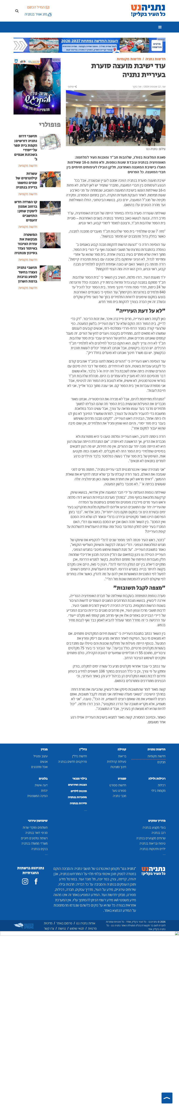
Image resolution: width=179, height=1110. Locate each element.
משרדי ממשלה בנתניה (34, 843)
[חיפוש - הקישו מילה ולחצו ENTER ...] (16, 10)
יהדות (44, 790)
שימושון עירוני (38, 820)
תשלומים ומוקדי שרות (35, 827)
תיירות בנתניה (78, 803)
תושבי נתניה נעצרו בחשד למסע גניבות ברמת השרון (27, 274)
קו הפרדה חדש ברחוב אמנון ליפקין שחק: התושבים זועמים (25, 211)
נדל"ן (83, 749)
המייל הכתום (36, 7)
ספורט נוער (119, 790)
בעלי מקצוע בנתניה (154, 827)
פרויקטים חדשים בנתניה (72, 761)
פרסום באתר (64, 923)
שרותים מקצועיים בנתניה (150, 838)
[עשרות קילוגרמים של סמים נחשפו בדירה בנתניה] (50, 178)
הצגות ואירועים (77, 785)
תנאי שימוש (77, 928)
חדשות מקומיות (156, 756)
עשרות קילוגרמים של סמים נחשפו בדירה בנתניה (26, 180)
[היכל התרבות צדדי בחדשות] (37, 86)
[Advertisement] (37, 321)
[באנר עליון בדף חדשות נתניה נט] (89, 45)
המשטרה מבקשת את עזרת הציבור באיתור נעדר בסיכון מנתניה (25, 244)
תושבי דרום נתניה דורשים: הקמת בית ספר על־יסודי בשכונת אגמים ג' (25, 147)
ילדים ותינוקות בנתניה (152, 849)
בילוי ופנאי (79, 778)
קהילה (122, 749)
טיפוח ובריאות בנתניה (152, 843)
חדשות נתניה (156, 749)
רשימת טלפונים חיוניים (34, 838)
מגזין (44, 749)
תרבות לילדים (79, 791)
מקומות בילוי (158, 790)
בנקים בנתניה (39, 849)
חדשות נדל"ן (79, 756)
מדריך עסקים (156, 820)
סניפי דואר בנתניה (36, 833)
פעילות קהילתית (116, 761)
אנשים (44, 761)
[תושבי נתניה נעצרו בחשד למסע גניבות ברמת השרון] (50, 272)
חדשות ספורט (117, 785)
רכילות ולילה (156, 778)
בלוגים (43, 778)
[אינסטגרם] (25, 881)
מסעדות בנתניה (77, 797)
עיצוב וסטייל (40, 756)
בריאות (122, 756)
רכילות (161, 785)
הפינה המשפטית (37, 796)
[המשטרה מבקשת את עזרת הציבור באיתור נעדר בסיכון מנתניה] (50, 240)
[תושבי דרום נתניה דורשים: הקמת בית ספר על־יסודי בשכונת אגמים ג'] (50, 141)
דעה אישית (41, 785)
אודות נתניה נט (85, 923)
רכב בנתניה (158, 833)
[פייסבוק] (36, 881)
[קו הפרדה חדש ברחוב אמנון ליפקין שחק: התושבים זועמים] (50, 207)
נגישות (62, 928)
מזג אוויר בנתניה (35, 14)
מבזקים (161, 762)
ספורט (122, 778)
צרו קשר (49, 928)
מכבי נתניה (119, 796)
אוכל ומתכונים (39, 767)
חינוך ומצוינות (118, 767)
